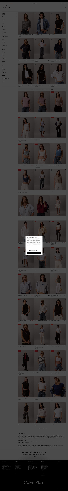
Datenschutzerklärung (31, 245)
